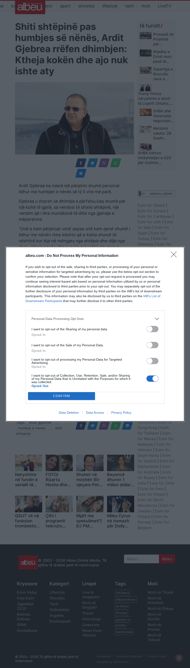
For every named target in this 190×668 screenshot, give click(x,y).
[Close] (175, 256)
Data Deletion (69, 412)
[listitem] (95, 318)
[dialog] (95, 334)
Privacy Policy (121, 412)
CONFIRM (61, 396)
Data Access (95, 412)
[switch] (152, 329)
